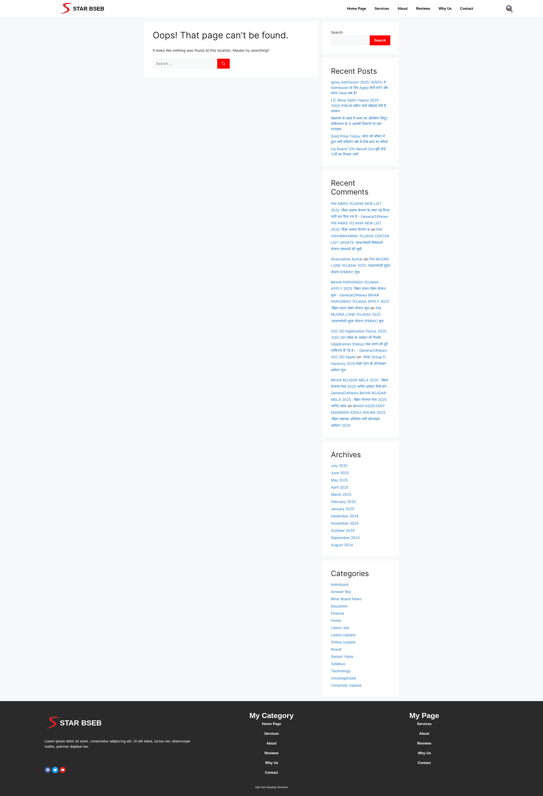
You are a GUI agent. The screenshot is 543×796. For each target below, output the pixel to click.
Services (382, 9)
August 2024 (342, 545)
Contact (466, 9)
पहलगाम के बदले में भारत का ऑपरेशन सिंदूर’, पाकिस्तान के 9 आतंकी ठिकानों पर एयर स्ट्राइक (359, 123)
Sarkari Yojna (342, 656)
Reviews (423, 9)
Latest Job (340, 628)
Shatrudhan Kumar (347, 259)
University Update (346, 685)
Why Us (445, 9)
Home (336, 620)
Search (337, 32)
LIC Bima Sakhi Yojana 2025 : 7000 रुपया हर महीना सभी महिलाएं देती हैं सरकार (358, 105)
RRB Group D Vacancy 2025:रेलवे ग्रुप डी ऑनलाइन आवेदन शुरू (358, 363)
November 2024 (345, 523)
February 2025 (343, 502)
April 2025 (339, 487)
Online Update (343, 642)
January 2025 (342, 509)
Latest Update (343, 635)
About (402, 9)
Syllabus (338, 664)
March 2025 (341, 494)
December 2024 (344, 516)
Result (336, 649)
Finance (337, 613)
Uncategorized (343, 678)
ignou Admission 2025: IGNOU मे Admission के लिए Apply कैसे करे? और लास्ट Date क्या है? (359, 87)
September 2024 (345, 538)
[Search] (223, 64)
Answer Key (341, 592)
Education (339, 606)
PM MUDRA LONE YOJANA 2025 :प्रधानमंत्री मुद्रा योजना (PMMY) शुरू (360, 265)
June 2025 (340, 473)
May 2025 (339, 480)
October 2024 (343, 530)
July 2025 (339, 466)
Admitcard (340, 584)
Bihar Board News (346, 599)
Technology (340, 671)
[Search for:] (185, 63)
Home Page (356, 9)
